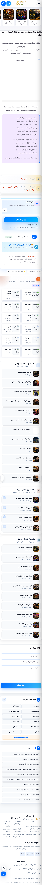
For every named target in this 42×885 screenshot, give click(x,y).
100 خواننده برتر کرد (30, 865)
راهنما (39, 865)
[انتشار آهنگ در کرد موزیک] (3, 874)
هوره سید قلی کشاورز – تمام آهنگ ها (28, 790)
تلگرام (37, 854)
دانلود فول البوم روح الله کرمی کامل (28, 764)
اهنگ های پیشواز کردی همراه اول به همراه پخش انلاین (22, 769)
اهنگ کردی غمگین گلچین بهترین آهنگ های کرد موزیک (23, 779)
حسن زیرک (24, 179)
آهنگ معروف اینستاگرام (17, 830)
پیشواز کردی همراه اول (6, 835)
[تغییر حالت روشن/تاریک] (8, 3)
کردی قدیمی (31, 190)
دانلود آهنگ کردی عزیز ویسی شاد (29, 800)
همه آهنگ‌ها (36, 285)
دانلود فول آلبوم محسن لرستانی (29, 795)
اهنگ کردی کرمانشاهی (17, 822)
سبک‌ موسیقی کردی (18, 865)
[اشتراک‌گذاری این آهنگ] (4, 210)
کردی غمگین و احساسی (10, 187)
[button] (38, 2)
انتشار (28, 873)
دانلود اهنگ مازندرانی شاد (31, 784)
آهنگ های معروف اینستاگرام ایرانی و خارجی (26, 754)
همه (4, 700)
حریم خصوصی (17, 869)
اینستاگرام (30, 854)
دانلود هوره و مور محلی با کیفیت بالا (28, 774)
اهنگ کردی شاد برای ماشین (31, 759)
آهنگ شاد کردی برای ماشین (7, 823)
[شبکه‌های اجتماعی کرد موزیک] (4, 868)
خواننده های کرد (36, 873)
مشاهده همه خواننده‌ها (21, 737)
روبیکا (22, 854)
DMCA (25, 869)
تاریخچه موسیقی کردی (34, 869)
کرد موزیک (24, 878)
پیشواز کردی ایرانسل (6, 830)
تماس (10, 869)
